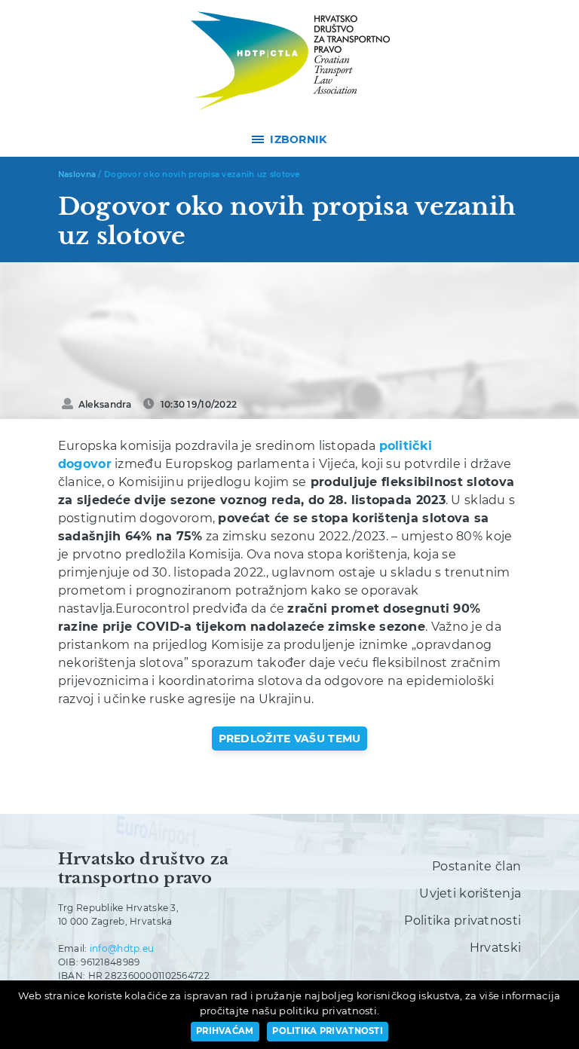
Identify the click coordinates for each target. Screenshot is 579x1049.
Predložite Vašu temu (290, 738)
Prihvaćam (225, 1031)
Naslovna (77, 174)
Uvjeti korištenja (470, 893)
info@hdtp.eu (122, 948)
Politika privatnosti (462, 920)
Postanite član (476, 866)
